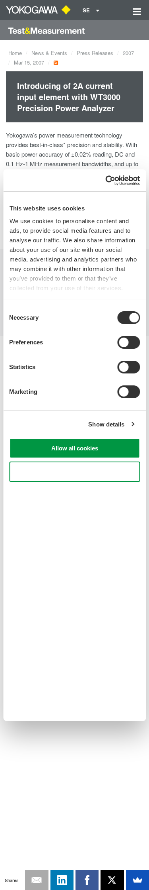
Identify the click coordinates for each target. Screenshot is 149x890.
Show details (106, 424)
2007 (128, 53)
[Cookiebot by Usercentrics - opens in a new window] (106, 180)
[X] (112, 880)
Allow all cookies (74, 448)
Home (15, 53)
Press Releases (95, 53)
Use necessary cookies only (74, 471)
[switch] (128, 342)
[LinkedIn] (62, 880)
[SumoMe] (137, 880)
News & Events (49, 53)
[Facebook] (87, 880)
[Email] (36, 880)
